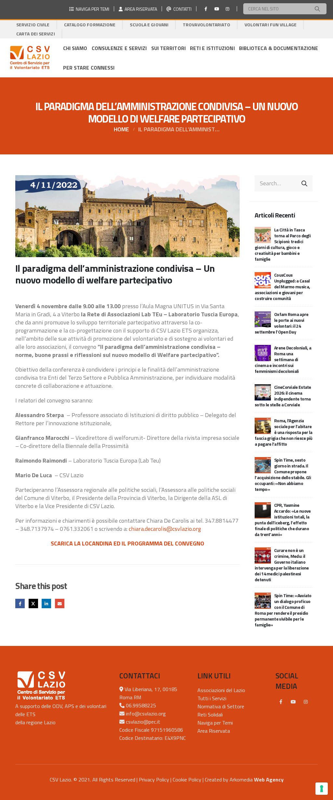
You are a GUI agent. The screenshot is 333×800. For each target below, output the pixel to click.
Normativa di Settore (220, 706)
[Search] (317, 8)
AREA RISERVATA (140, 9)
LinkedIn (46, 603)
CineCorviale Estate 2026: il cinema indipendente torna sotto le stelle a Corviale (283, 396)
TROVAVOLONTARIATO (206, 24)
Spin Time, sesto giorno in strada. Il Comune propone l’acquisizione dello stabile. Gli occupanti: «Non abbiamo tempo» (283, 474)
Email (59, 603)
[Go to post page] (263, 234)
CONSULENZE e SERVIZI (119, 48)
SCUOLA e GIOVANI (149, 24)
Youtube (293, 702)
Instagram (306, 702)
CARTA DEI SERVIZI (35, 33)
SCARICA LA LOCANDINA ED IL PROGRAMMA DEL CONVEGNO (127, 543)
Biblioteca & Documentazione (278, 48)
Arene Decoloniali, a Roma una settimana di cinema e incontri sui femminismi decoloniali (283, 359)
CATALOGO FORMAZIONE (90, 24)
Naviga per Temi (215, 723)
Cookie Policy (187, 779)
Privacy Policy (154, 779)
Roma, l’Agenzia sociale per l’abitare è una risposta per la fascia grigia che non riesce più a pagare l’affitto (284, 432)
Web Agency (269, 779)
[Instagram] (227, 8)
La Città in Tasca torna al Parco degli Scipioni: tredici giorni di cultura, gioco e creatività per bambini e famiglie (283, 244)
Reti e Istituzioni (212, 48)
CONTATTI (181, 9)
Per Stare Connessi (89, 68)
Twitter (33, 603)
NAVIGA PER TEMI (91, 9)
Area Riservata (213, 731)
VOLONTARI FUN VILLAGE (271, 24)
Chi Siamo (75, 48)
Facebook (20, 603)
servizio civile (33, 24)
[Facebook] (205, 8)
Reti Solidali (210, 714)
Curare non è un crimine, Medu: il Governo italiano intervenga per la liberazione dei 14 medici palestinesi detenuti (282, 565)
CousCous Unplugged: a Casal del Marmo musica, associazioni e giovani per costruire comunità (282, 286)
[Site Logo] (29, 58)
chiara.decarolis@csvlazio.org (165, 528)
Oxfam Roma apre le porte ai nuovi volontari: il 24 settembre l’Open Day (282, 323)
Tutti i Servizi (211, 698)
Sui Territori (168, 48)
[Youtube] (216, 8)
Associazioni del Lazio (221, 690)
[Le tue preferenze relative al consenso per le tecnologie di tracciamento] (321, 788)
